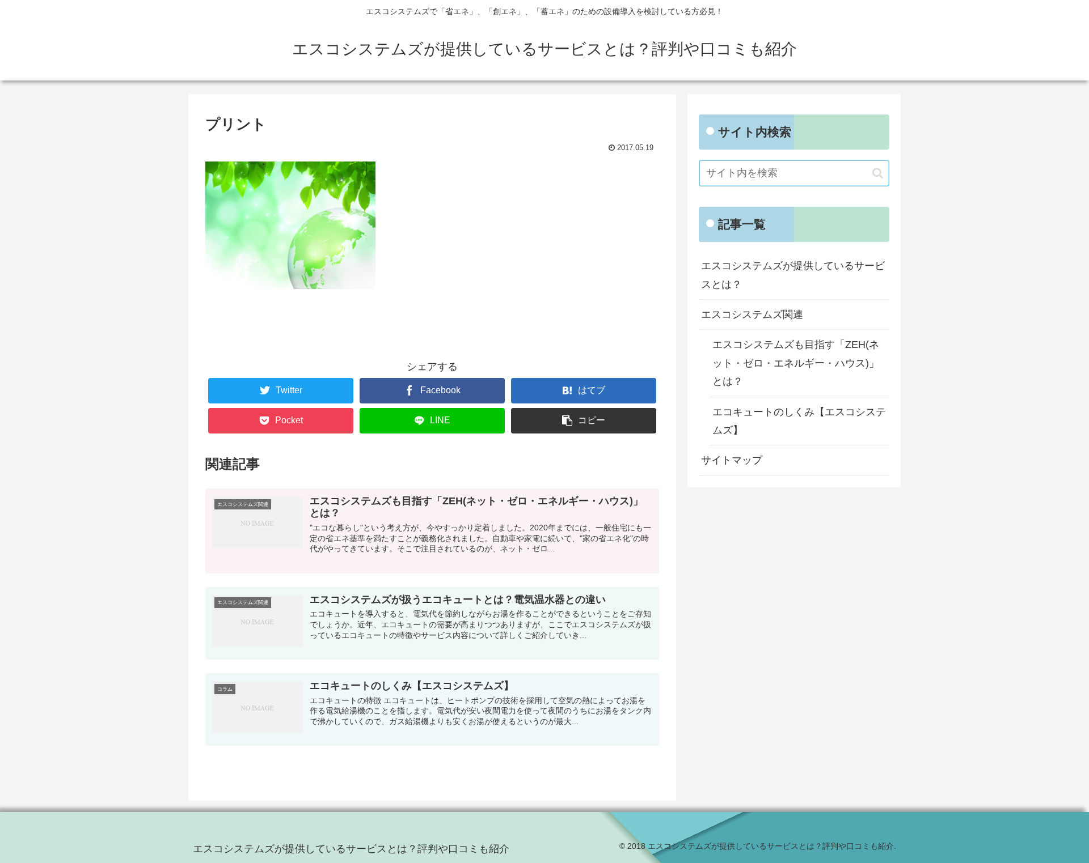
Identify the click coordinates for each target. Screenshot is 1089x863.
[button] (878, 173)
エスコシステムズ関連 (752, 314)
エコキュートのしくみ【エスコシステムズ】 (799, 421)
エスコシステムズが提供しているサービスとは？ (793, 275)
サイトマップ (731, 460)
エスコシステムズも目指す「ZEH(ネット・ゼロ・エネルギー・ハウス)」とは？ (795, 363)
